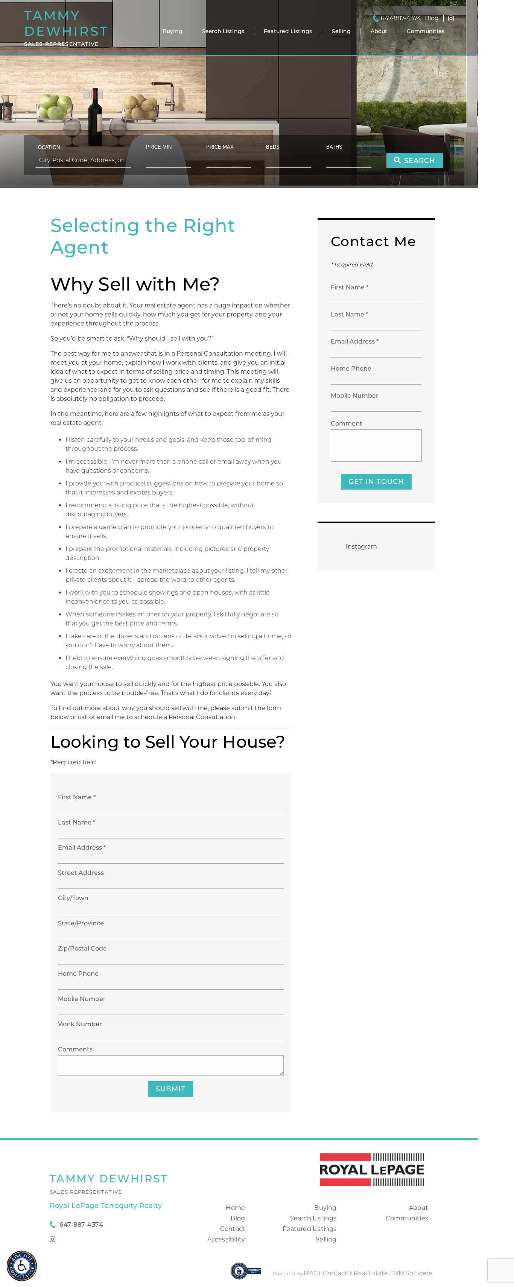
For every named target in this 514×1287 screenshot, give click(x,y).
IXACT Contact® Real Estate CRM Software (368, 1273)
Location (47, 147)
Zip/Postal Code (82, 948)
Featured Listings (288, 31)
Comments (75, 1049)
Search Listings (223, 31)
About (379, 31)
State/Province (81, 923)
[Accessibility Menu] (22, 1265)
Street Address (81, 872)
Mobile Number (82, 999)
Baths (334, 147)
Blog (238, 1218)
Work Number (80, 1024)
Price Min (159, 147)
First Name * (77, 797)
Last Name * (76, 822)
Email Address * (82, 847)
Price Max (220, 147)
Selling (341, 31)
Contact (232, 1228)
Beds (273, 147)
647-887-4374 (401, 18)
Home (235, 1207)
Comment (346, 423)
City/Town (73, 898)
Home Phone (78, 973)
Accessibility (226, 1239)
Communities (425, 31)
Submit (171, 1089)
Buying (172, 31)
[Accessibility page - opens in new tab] (246, 1274)
